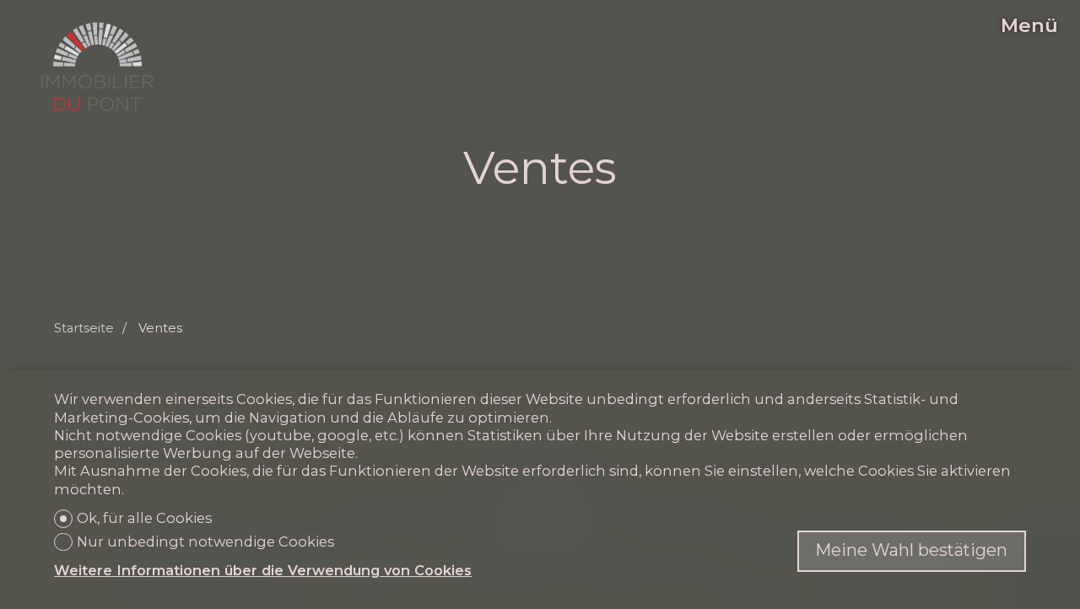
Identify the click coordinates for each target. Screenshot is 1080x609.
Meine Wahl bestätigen (911, 550)
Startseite (84, 328)
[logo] (98, 66)
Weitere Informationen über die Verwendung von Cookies (263, 570)
